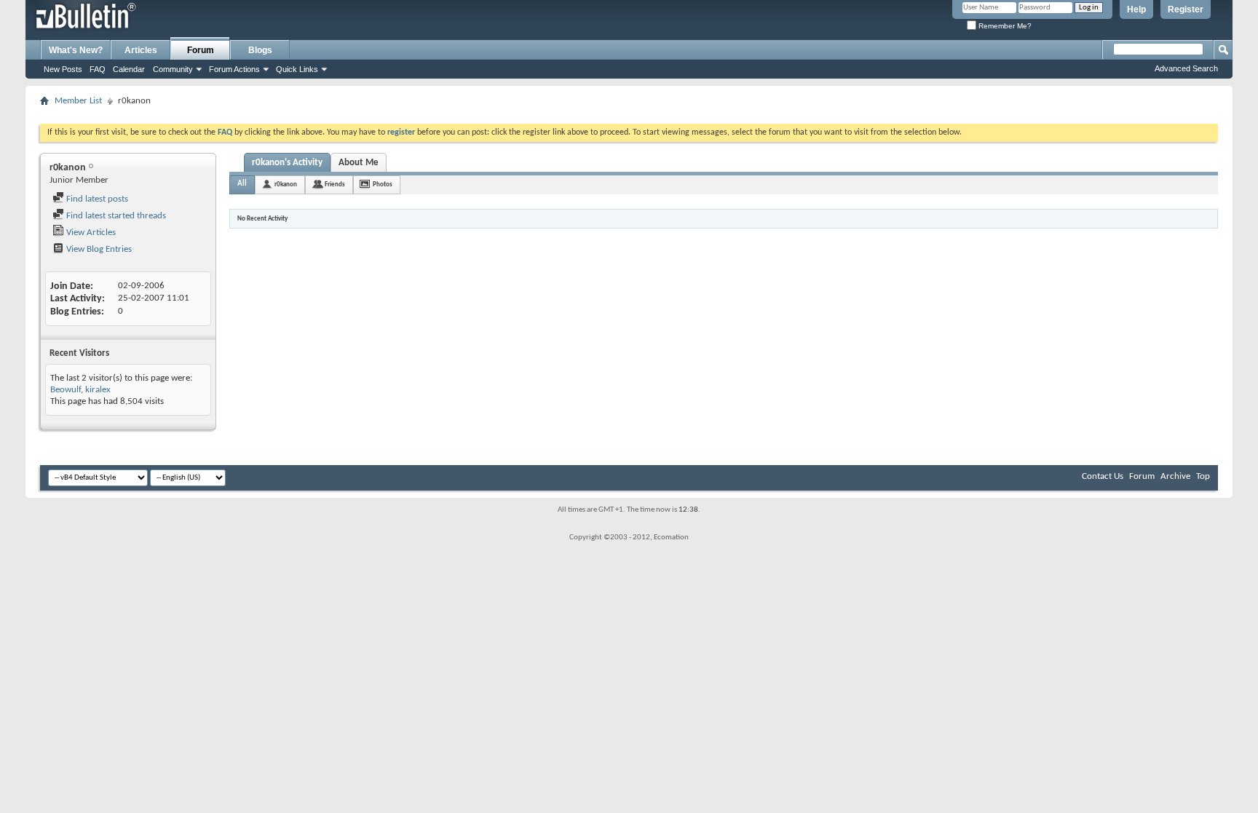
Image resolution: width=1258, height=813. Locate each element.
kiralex (98, 389)
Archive (1175, 476)
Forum (200, 50)
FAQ (98, 69)
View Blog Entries (98, 249)
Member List (78, 101)
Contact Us (1102, 476)
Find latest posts (96, 199)
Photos (382, 184)
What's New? (76, 50)
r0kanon (285, 184)
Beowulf (65, 389)
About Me (359, 162)
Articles (140, 50)
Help (1136, 9)
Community (173, 69)
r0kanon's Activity (287, 162)
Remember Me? (1004, 26)
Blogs (260, 50)
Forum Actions (234, 69)
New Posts (63, 69)
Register (1185, 9)
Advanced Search (1186, 68)
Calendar (129, 69)
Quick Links (297, 69)
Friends (335, 184)
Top (1203, 476)
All (242, 184)
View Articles (90, 232)
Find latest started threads (115, 216)
